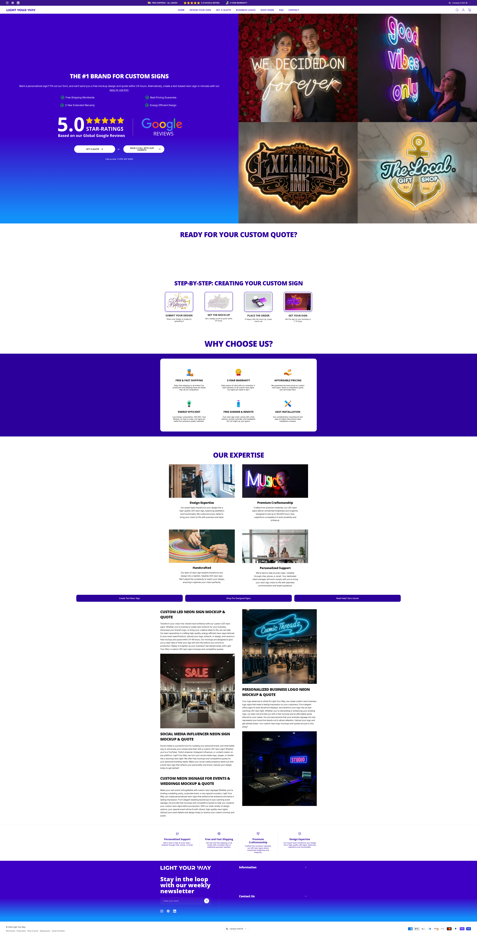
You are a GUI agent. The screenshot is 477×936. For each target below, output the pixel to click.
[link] (202, 481)
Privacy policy (21, 931)
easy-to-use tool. (119, 90)
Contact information (58, 931)
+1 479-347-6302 (125, 159)
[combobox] (460, 3)
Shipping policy (45, 931)
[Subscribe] (206, 900)
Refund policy (10, 931)
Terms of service (32, 931)
